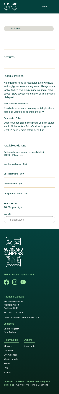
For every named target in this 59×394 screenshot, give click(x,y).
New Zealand (10, 332)
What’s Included (11, 359)
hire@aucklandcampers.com (25, 317)
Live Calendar (10, 355)
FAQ (6, 368)
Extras (7, 363)
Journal (7, 372)
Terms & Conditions (38, 385)
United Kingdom (11, 329)
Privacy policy (21, 385)
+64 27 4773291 (17, 312)
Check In (8, 346)
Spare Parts (29, 346)
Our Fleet (8, 350)
